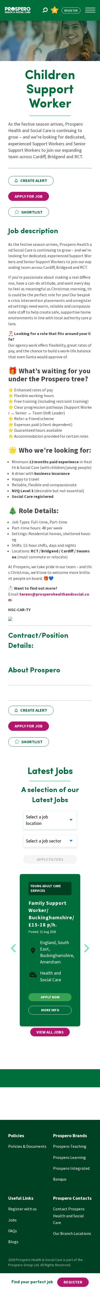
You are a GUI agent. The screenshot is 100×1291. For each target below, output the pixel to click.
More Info (50, 1010)
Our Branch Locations (72, 1233)
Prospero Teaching (69, 1146)
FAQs (12, 1230)
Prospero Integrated (71, 1168)
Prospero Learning (69, 1157)
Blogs (13, 1241)
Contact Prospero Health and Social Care (69, 1215)
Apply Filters (50, 859)
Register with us (22, 1208)
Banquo (59, 1179)
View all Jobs (50, 1032)
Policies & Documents (27, 1146)
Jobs (12, 1219)
